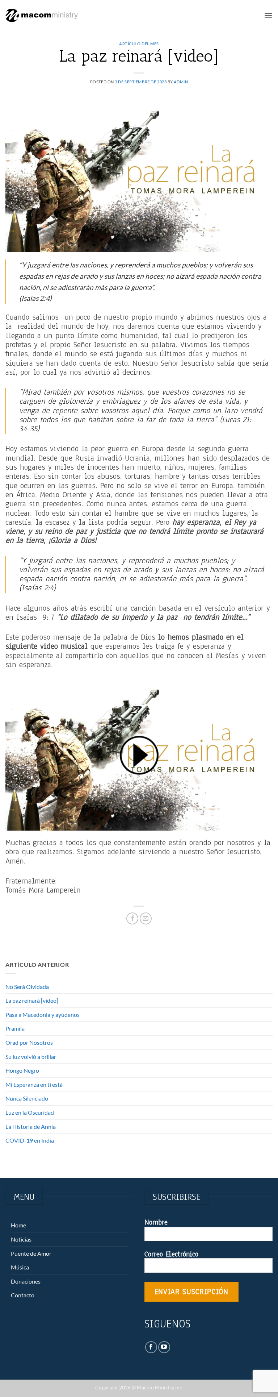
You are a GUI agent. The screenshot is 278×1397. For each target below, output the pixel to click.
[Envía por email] (146, 918)
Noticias (21, 1239)
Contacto (22, 1295)
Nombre (156, 1222)
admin (181, 81)
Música (20, 1267)
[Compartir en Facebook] (132, 918)
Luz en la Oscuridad (29, 1112)
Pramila (15, 1028)
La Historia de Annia (30, 1126)
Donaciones (26, 1281)
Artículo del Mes (139, 43)
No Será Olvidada (27, 986)
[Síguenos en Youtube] (164, 1347)
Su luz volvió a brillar (30, 1056)
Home (18, 1225)
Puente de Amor (31, 1253)
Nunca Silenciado (26, 1098)
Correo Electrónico (171, 1254)
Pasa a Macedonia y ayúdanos (42, 1014)
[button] (268, 15)
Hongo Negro (22, 1070)
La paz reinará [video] (31, 1000)
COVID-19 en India (29, 1140)
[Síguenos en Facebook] (151, 1347)
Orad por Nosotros (29, 1042)
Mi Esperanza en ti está (34, 1084)
